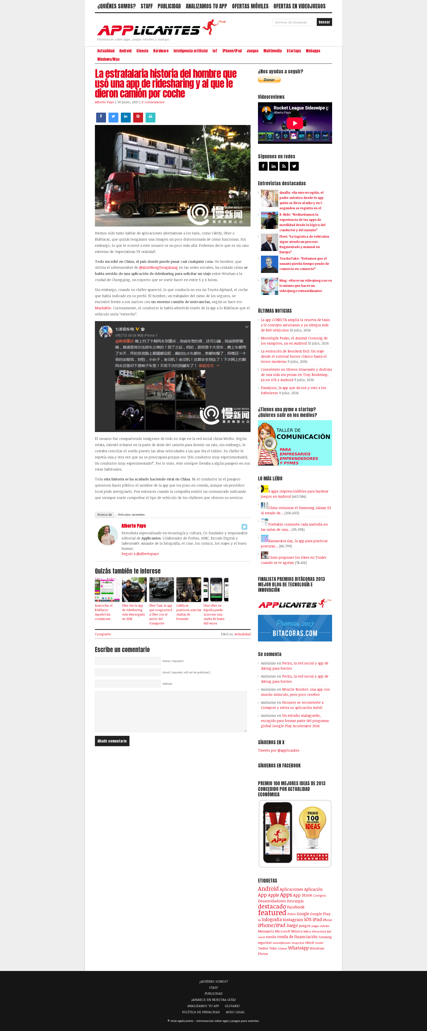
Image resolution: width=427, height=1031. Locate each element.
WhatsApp (298, 948)
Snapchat (298, 943)
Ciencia (142, 51)
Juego (292, 925)
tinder (319, 943)
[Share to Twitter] (113, 121)
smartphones (282, 943)
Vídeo (273, 948)
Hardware (161, 51)
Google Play (320, 913)
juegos (305, 925)
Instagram (293, 919)
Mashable (103, 308)
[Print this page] (150, 121)
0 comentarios (153, 102)
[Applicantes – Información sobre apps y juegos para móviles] (163, 35)
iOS (308, 919)
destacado (272, 906)
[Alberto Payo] (108, 543)
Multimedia (272, 51)
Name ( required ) (173, 661)
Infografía (272, 919)
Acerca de (104, 514)
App (262, 894)
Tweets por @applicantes (278, 750)
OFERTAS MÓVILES (250, 6)
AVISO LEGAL (235, 1012)
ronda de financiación (297, 936)
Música (296, 931)
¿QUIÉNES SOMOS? (116, 6)
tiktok (309, 942)
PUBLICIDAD (169, 6)
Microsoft (282, 931)
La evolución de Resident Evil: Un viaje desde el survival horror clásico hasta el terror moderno (294, 356)
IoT (215, 51)
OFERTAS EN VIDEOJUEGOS (300, 6)
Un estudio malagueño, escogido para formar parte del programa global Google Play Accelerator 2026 (295, 720)
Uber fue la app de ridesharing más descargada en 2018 (133, 612)
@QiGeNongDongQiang (158, 267)
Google (303, 913)
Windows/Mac (108, 59)
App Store (302, 895)
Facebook (295, 907)
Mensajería (266, 931)
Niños (307, 931)
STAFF (147, 6)
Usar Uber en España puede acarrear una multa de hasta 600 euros (214, 614)
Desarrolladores (272, 900)
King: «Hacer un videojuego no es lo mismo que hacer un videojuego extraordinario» (305, 285)
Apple (273, 895)
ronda (271, 936)
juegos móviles (321, 926)
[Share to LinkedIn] (126, 121)
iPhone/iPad (232, 51)
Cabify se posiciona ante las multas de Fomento (188, 612)
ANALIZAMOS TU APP (206, 6)
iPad (317, 919)
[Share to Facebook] (101, 121)
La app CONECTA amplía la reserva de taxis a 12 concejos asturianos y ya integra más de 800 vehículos (295, 324)
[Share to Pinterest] (138, 121)
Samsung (325, 937)
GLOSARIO (232, 1006)
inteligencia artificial (190, 51)
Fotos (291, 914)
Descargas (295, 901)
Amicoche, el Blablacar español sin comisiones (103, 612)
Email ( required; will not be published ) (187, 672)
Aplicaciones (291, 889)
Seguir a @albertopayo (140, 553)
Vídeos (282, 948)
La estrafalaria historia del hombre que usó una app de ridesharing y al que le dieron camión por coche (165, 83)
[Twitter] (244, 527)
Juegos (252, 51)
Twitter (263, 948)
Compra (319, 895)
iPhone (327, 920)
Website (167, 683)
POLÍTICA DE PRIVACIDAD (201, 1012)
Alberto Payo (104, 102)
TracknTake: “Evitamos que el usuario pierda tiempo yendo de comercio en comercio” (304, 263)
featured (272, 912)
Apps (286, 894)
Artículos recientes (131, 514)
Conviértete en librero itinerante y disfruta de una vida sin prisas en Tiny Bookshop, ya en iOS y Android (296, 374)
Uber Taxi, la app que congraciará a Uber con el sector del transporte (160, 614)
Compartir (103, 634)
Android (125, 51)
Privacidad (319, 931)
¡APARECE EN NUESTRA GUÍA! (214, 999)
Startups (294, 51)
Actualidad (105, 51)
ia (259, 920)
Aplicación (313, 889)
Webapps (313, 51)
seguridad (265, 943)
